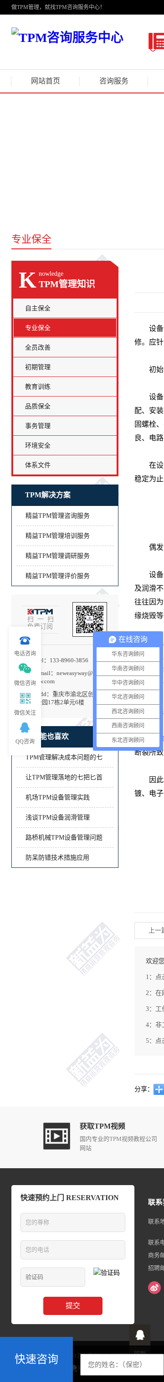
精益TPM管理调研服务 (58, 555)
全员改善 (38, 347)
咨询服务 (113, 81)
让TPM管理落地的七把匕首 (64, 777)
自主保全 (38, 308)
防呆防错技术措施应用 (57, 857)
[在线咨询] (139, 1335)
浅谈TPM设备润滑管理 (58, 817)
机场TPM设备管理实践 (58, 797)
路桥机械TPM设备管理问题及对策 (64, 840)
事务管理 (38, 426)
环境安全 (38, 445)
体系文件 (38, 465)
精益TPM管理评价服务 (58, 575)
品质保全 (38, 406)
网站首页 (45, 81)
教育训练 (38, 386)
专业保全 (38, 328)
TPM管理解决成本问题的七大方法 (64, 760)
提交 (73, 1306)
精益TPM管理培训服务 (58, 535)
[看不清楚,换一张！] (109, 1277)
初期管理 (38, 367)
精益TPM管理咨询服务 (58, 515)
